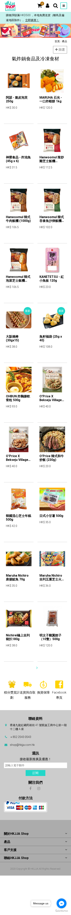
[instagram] (39, 788)
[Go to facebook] (61, 903)
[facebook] (30, 788)
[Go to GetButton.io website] (61, 911)
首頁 (57, 41)
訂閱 (35, 773)
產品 (64, 41)
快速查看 (12, 119)
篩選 (61, 49)
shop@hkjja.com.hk (22, 744)
